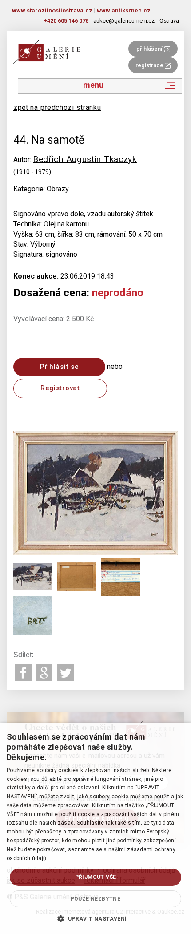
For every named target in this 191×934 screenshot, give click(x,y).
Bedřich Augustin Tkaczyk (85, 159)
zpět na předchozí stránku (57, 107)
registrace (150, 65)
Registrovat (60, 388)
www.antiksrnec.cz (124, 10)
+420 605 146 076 (66, 20)
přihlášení (149, 48)
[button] (95, 918)
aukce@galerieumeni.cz (124, 20)
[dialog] (95, 828)
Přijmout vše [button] (95, 877)
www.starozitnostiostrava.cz (52, 10)
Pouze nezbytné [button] (96, 899)
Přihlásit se (59, 367)
